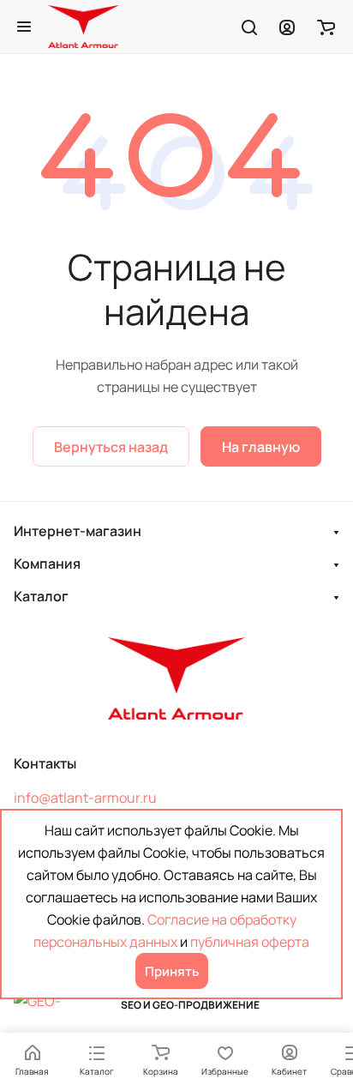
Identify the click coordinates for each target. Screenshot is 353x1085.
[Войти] (287, 26)
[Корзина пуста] (326, 26)
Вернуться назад (111, 446)
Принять (172, 971)
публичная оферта (249, 941)
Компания (47, 563)
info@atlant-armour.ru (85, 797)
